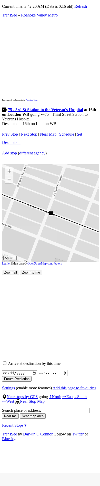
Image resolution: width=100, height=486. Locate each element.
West (8, 401)
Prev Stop (10, 134)
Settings (8, 388)
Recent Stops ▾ (14, 425)
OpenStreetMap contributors (44, 263)
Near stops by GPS (22, 396)
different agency (32, 153)
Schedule (66, 134)
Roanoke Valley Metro (39, 15)
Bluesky (8, 438)
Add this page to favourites (74, 388)
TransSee (9, 15)
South (80, 396)
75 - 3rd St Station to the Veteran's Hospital (45, 110)
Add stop (9, 153)
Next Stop (29, 134)
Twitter (78, 434)
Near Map (48, 134)
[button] (51, 213)
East (67, 396)
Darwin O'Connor (37, 434)
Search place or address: (22, 410)
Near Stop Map (32, 401)
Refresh (80, 6)
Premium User (32, 100)
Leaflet (6, 263)
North (55, 396)
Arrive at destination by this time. (34, 363)
